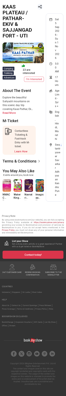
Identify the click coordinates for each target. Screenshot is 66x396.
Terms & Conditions (25, 309)
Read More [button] (9, 112)
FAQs (51, 309)
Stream (12, 326)
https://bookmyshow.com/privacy (49, 222)
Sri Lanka (26, 292)
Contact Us (16, 305)
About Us (5, 305)
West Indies (37, 292)
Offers (4, 326)
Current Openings (30, 305)
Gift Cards (38, 322)
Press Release (45, 305)
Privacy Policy (8, 230)
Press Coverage (8, 309)
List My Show (50, 322)
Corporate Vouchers (23, 322)
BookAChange (7, 322)
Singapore (16, 292)
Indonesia (6, 292)
